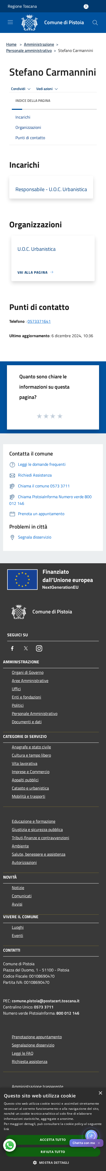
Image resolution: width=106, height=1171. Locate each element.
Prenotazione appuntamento (37, 1037)
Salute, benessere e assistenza (38, 854)
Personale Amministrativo (34, 713)
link (6, 1129)
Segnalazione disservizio (33, 1045)
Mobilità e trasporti (28, 796)
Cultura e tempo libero (31, 755)
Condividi (18, 89)
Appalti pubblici (25, 780)
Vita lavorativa (24, 763)
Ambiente (20, 846)
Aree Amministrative (30, 680)
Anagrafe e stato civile (31, 747)
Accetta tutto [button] (53, 1140)
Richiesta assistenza (29, 1061)
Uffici (16, 689)
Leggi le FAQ (22, 1053)
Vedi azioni (44, 89)
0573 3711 (44, 1007)
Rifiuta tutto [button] (53, 1152)
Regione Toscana (22, 6)
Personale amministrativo (29, 50)
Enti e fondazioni (26, 697)
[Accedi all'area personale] (86, 7)
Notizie (18, 887)
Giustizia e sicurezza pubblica (37, 829)
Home (11, 44)
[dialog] (53, 1129)
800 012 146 (67, 1013)
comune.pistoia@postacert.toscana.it (46, 1001)
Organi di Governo (27, 672)
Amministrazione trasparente (37, 1086)
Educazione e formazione (33, 821)
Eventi (17, 935)
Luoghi (18, 927)
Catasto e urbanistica (30, 788)
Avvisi (17, 904)
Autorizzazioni (24, 862)
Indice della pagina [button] (32, 100)
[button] (53, 1162)
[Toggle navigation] (10, 22)
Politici (18, 705)
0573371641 (39, 321)
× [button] (100, 1093)
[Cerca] (95, 23)
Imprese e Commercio (30, 771)
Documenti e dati (27, 722)
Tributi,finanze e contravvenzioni (40, 838)
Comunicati (22, 896)
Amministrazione (39, 44)
